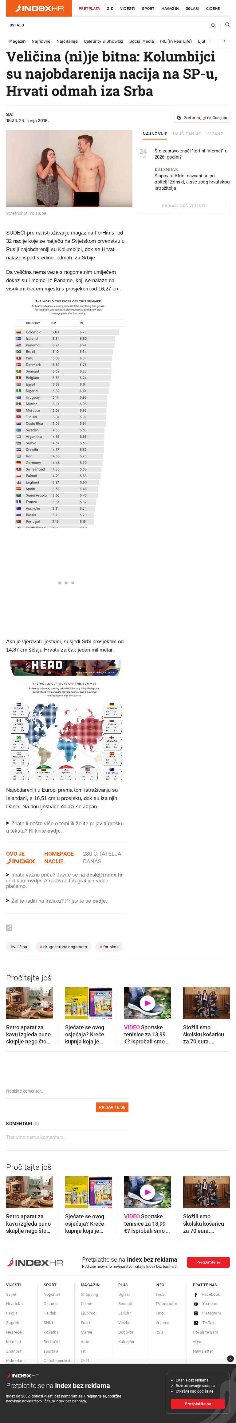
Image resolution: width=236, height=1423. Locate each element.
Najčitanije (67, 41)
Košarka (51, 1332)
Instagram (211, 1313)
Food (85, 1322)
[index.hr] (39, 8)
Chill (85, 1360)
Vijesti (127, 8)
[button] (14, 1001)
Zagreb (12, 1322)
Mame (86, 1332)
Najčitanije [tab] (187, 134)
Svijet (11, 1294)
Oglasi (192, 8)
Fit (83, 1351)
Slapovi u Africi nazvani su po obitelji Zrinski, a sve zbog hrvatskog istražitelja (192, 179)
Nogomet (52, 1294)
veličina (18, 946)
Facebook (211, 1294)
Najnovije (41, 41)
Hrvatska (14, 1303)
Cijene (213, 8)
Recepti (125, 1303)
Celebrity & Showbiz (103, 41)
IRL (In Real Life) (176, 41)
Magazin (17, 41)
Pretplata (89, 8)
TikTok (208, 1322)
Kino (159, 1313)
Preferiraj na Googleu (205, 118)
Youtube (210, 1303)
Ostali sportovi (57, 1360)
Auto (85, 1341)
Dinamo (51, 1303)
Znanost (14, 1351)
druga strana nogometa (63, 946)
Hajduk (50, 1313)
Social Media (141, 41)
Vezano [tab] (215, 134)
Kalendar (14, 1360)
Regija (12, 1313)
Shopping (89, 1294)
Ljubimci (88, 1313)
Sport (148, 8)
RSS (159, 1332)
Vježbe (124, 1322)
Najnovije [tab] (155, 134)
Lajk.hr (124, 1313)
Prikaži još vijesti (183, 206)
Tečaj (160, 1294)
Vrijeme (162, 1322)
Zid (110, 8)
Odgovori (126, 1332)
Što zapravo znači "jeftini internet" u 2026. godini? (191, 154)
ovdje (34, 881)
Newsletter (203, 1351)
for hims (109, 946)
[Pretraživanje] (225, 26)
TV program (166, 1303)
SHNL (49, 1322)
